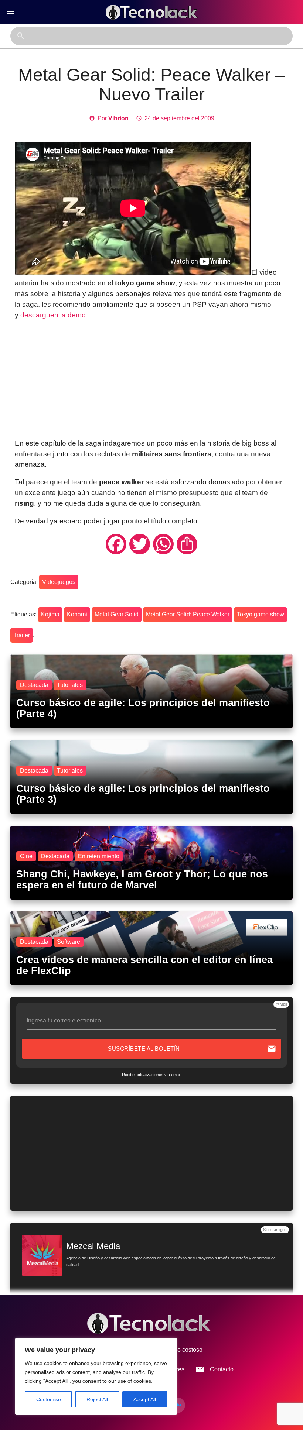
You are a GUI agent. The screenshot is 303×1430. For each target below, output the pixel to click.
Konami (77, 614)
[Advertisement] (151, 379)
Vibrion (118, 118)
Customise (48, 1399)
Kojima (50, 614)
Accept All (144, 1399)
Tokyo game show (260, 614)
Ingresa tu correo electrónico (64, 1020)
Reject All (97, 1399)
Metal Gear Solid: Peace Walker (187, 614)
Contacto (214, 1369)
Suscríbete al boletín (192, 1048)
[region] (96, 1376)
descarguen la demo (53, 315)
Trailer (21, 635)
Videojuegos (58, 582)
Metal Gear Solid (117, 614)
